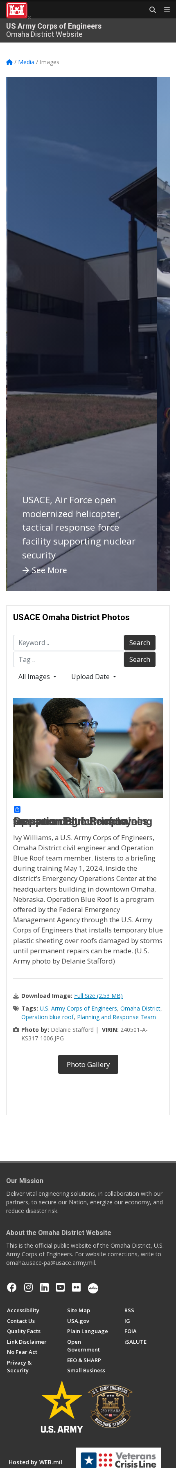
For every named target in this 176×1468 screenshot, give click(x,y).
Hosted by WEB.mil (35, 1462)
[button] (22, 334)
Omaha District (140, 1008)
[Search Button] (150, 10)
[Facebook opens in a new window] (12, 1287)
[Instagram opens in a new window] (28, 1287)
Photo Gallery (88, 1064)
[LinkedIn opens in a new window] (44, 1287)
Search (139, 642)
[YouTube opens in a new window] (60, 1287)
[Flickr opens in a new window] (76, 1287)
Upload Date (91, 676)
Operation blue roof (47, 1017)
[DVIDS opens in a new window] (93, 1287)
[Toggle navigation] (164, 10)
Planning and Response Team (116, 1017)
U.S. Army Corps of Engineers (78, 1008)
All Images (35, 676)
